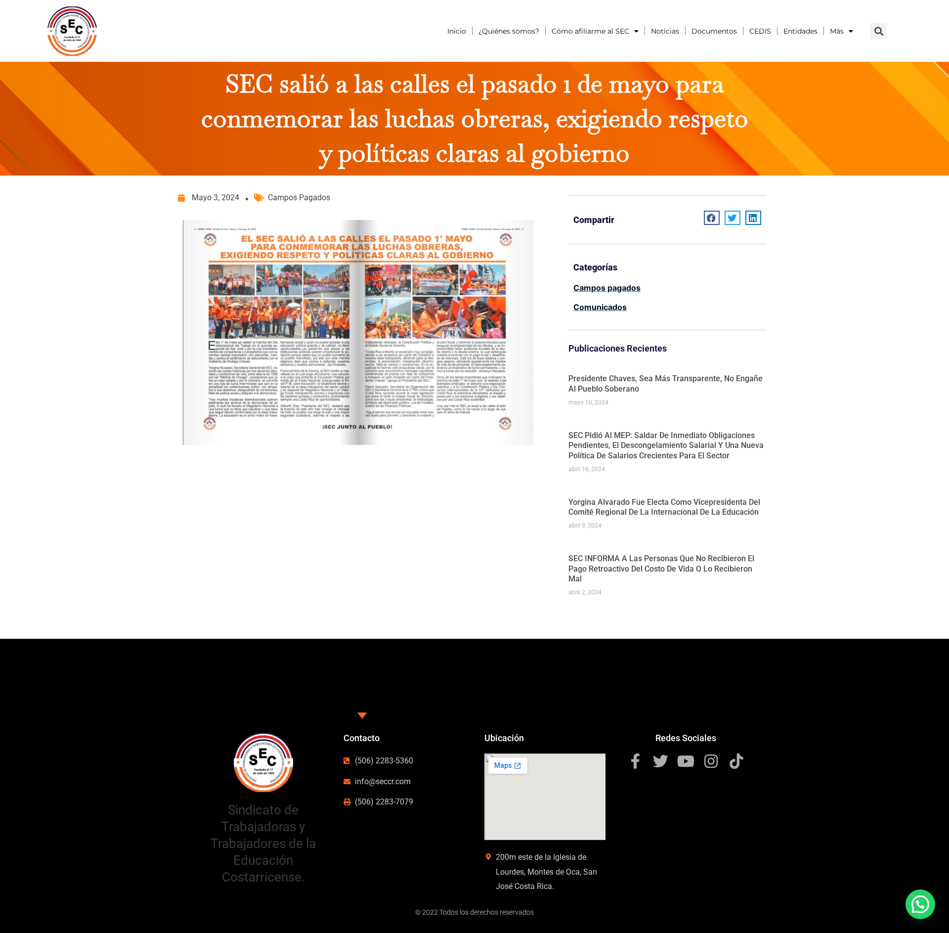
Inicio (456, 31)
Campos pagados (299, 197)
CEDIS (760, 31)
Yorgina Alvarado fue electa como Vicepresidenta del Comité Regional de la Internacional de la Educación (664, 507)
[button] (920, 904)
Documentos (714, 31)
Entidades (800, 31)
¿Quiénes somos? (508, 31)
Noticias (665, 31)
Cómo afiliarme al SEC (590, 31)
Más (837, 31)
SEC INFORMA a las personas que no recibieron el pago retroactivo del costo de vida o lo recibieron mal (661, 569)
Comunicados (600, 307)
